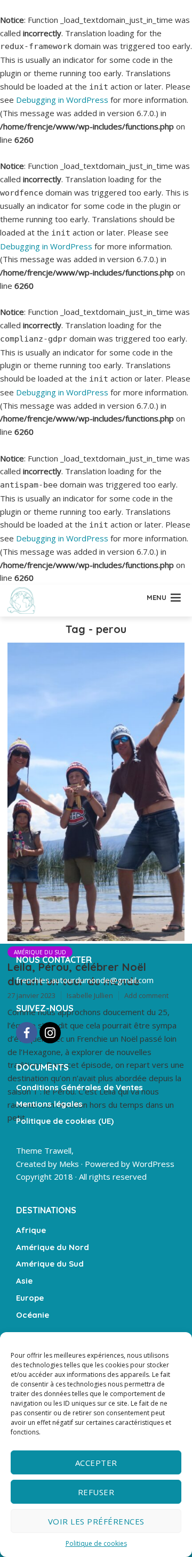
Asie (24, 1281)
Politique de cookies (96, 1543)
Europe (30, 1298)
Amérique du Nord (52, 1247)
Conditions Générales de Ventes (79, 1087)
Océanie (32, 1315)
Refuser (96, 1492)
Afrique (31, 1230)
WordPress (153, 1163)
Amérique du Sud (40, 952)
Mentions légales (49, 1104)
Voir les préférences (96, 1521)
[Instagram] (50, 1032)
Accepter (96, 1462)
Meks (69, 1163)
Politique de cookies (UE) (65, 1121)
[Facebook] (26, 1032)
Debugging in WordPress (62, 99)
